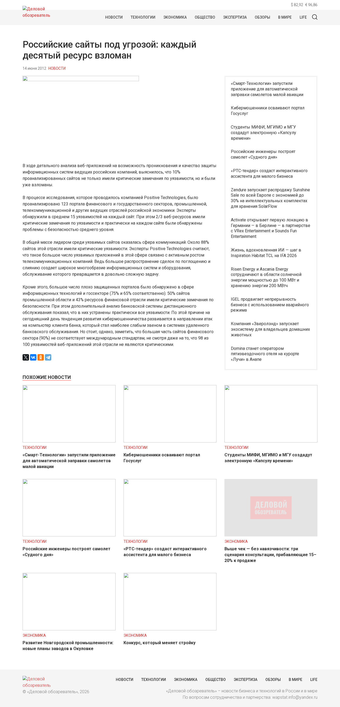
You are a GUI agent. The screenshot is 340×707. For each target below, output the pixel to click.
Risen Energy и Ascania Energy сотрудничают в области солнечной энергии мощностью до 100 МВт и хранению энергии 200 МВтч (266, 277)
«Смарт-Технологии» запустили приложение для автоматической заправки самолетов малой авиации (267, 89)
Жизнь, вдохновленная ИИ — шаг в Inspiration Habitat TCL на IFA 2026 (266, 252)
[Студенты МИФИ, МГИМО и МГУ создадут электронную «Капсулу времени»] (270, 441)
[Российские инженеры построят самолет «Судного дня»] (69, 535)
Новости (114, 17)
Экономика (175, 17)
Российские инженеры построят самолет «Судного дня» (263, 154)
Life (303, 17)
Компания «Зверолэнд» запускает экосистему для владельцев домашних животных (270, 329)
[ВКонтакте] (33, 357)
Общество (205, 17)
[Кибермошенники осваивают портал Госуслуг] (170, 441)
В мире (285, 17)
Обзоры (262, 17)
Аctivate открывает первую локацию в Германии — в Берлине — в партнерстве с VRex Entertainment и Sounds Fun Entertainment (270, 228)
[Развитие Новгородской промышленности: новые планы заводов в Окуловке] (69, 628)
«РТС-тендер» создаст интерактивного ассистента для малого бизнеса (269, 173)
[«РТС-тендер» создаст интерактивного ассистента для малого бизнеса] (170, 535)
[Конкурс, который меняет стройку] (170, 628)
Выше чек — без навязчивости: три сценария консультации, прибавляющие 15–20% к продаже (270, 554)
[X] (26, 357)
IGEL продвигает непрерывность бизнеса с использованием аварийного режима (270, 305)
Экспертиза (235, 17)
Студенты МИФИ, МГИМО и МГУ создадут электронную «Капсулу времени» (263, 133)
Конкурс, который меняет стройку (160, 642)
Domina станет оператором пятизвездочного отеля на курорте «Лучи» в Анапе (265, 354)
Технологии (143, 17)
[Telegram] (48, 357)
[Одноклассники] (40, 357)
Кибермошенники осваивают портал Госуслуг (267, 110)
